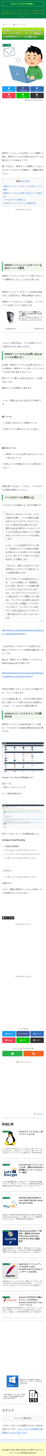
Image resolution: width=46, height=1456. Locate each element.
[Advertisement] (23, 126)
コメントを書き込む (23, 1418)
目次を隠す (25, 181)
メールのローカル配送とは (14, 200)
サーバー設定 (9, 918)
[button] (37, 95)
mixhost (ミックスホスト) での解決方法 (19, 203)
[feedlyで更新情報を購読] (12, 1053)
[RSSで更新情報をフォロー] (33, 1053)
